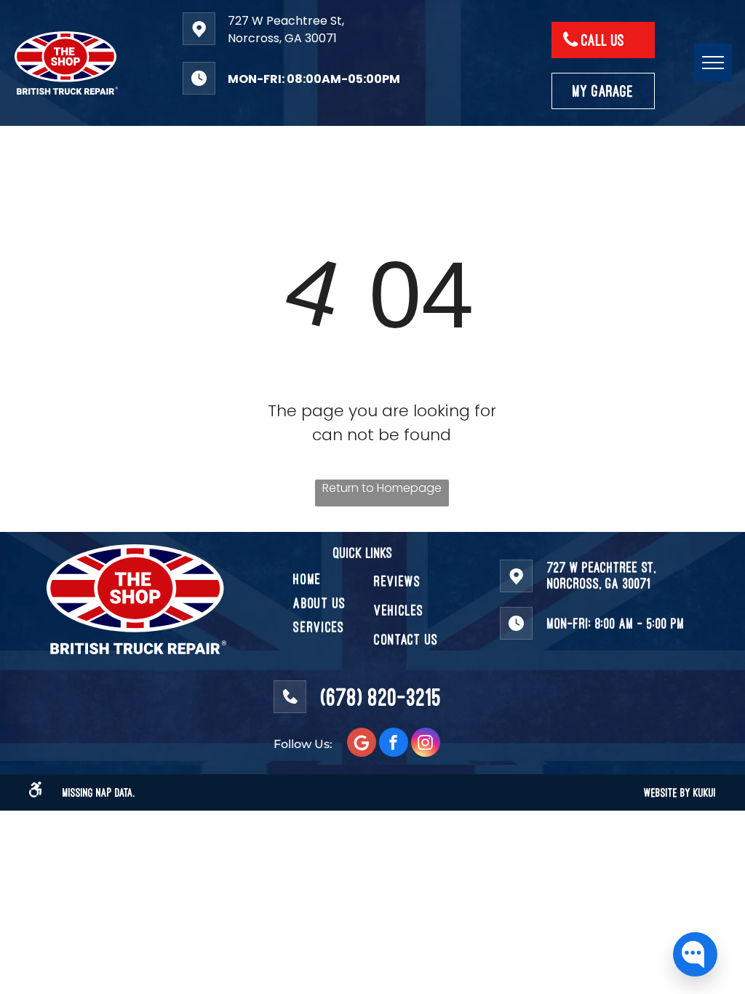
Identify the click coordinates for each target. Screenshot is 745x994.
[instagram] (425, 744)
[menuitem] (345, 579)
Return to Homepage (382, 488)
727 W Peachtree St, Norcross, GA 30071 (286, 29)
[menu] (713, 62)
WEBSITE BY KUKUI (680, 792)
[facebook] (393, 744)
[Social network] (361, 744)
